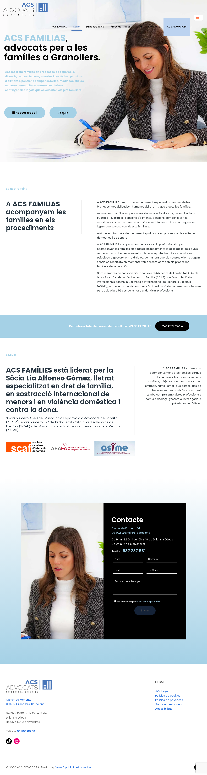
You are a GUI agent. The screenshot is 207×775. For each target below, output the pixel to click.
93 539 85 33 (26, 731)
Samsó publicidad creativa (73, 767)
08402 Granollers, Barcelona (131, 533)
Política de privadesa (169, 700)
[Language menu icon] (198, 18)
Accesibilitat (163, 709)
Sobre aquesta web (168, 704)
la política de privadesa (148, 601)
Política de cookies (167, 696)
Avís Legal (162, 691)
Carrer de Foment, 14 (126, 528)
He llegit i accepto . (139, 601)
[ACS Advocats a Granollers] (25, 9)
